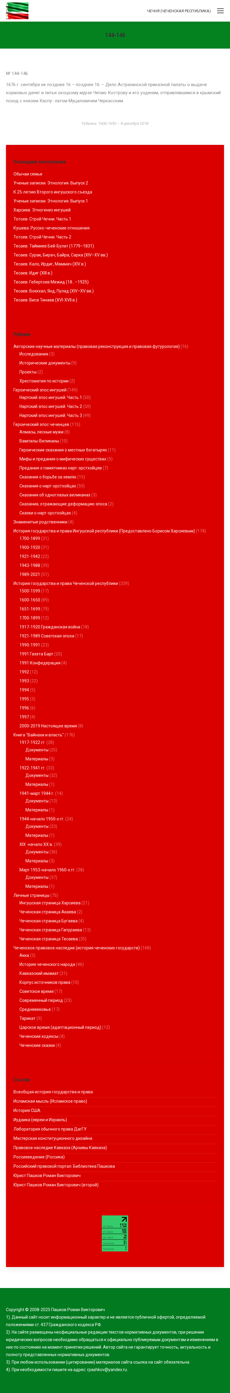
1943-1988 (29, 565)
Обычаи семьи (27, 174)
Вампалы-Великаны (39, 441)
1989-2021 (29, 574)
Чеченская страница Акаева (47, 911)
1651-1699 (29, 609)
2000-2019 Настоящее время (48, 725)
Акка (24, 955)
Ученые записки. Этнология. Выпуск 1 (50, 201)
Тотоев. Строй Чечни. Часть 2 (42, 237)
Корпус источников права (44, 982)
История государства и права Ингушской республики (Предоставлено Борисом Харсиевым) (104, 531)
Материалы (36, 758)
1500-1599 (29, 591)
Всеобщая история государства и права (53, 1091)
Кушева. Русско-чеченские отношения (51, 228)
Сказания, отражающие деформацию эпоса (63, 504)
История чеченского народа (47, 964)
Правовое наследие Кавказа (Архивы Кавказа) (60, 1147)
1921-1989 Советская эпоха (46, 636)
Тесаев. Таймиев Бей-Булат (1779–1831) (53, 246)
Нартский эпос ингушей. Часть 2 (50, 406)
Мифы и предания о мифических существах (62, 459)
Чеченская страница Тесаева (48, 938)
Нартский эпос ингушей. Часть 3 (50, 415)
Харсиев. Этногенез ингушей (42, 210)
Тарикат (27, 1018)
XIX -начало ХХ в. (36, 844)
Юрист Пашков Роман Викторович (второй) (56, 1184)
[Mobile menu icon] (220, 10)
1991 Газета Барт (36, 654)
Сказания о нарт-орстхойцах (47, 486)
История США (26, 1110)
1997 (24, 716)
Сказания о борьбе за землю (47, 477)
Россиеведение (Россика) (39, 1157)
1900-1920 (29, 547)
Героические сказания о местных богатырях (63, 450)
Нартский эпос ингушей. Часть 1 (50, 397)
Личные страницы (31, 895)
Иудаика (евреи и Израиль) (40, 1119)
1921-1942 (29, 556)
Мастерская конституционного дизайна (52, 1138)
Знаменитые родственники (40, 522)
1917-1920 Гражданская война (49, 627)
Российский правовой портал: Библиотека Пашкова (64, 1166)
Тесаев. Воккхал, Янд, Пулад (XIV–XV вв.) (53, 291)
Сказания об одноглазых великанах (54, 495)
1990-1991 (29, 645)
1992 (24, 672)
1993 (24, 681)
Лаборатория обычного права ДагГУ (50, 1129)
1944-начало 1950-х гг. (41, 818)
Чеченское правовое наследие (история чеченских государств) (76, 947)
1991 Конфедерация (39, 663)
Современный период (41, 1000)
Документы (37, 749)
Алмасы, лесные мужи (41, 432)
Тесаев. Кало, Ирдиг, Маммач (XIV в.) (49, 264)
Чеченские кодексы (38, 1036)
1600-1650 (107, 123)
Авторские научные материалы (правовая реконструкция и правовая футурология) (96, 346)
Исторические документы (44, 363)
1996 (24, 707)
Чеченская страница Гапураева (50, 929)
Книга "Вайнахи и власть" (38, 734)
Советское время (36, 991)
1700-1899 (29, 538)
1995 (24, 698)
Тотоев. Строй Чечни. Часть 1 (42, 219)
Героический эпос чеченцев (41, 424)
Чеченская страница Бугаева (48, 920)
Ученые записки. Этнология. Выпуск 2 (50, 183)
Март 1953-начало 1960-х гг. (47, 869)
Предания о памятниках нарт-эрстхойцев (60, 468)
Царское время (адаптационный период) (60, 1027)
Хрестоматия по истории (44, 381)
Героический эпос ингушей (39, 390)
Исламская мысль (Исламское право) (50, 1101)
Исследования (33, 354)
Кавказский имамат (39, 973)
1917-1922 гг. (32, 742)
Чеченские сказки (37, 1045)
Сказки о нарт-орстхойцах (45, 513)
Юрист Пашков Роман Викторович (47, 1175)
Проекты (28, 372)
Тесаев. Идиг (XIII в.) (32, 273)
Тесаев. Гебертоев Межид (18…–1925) (51, 282)
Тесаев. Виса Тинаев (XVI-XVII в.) (45, 300)
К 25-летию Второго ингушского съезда (52, 192)
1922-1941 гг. (32, 767)
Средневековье (35, 1009)
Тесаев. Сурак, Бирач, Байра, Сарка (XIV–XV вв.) (60, 255)
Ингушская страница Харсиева (50, 902)
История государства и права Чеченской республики (65, 583)
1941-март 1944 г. (36, 793)
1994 (24, 690)
